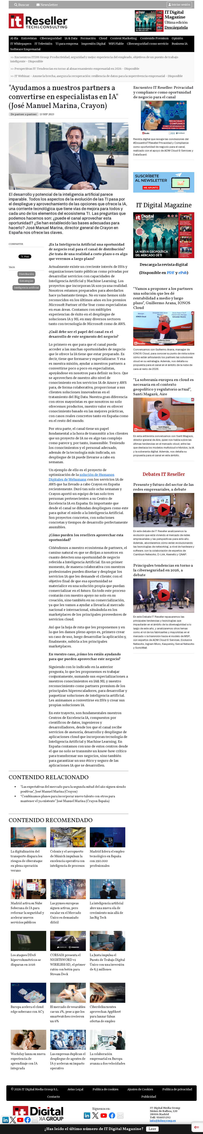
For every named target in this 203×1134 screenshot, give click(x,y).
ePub (182, 272)
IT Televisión (43, 43)
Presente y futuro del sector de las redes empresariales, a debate (163, 487)
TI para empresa (67, 43)
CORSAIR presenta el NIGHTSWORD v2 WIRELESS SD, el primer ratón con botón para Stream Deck (67, 965)
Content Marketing (123, 38)
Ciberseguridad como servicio (148, 43)
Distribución (26, 274)
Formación (88, 38)
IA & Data (71, 38)
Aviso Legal (75, 1089)
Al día (14, 38)
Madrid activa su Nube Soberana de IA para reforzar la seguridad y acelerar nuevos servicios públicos (27, 913)
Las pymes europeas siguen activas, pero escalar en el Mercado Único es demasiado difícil (65, 913)
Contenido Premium (154, 38)
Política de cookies (105, 1089)
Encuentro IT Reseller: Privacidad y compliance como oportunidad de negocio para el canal (163, 92)
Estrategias (26, 280)
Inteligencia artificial (26, 287)
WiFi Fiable (116, 43)
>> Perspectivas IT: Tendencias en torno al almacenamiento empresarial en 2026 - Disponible (74, 68)
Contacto (53, 1096)
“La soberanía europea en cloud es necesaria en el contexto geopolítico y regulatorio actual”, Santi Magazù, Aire (163, 387)
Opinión (177, 38)
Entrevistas (29, 38)
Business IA (180, 43)
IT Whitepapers (20, 43)
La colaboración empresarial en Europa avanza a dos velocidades (107, 1059)
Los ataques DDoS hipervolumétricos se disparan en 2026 (26, 960)
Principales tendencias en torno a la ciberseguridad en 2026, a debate (163, 570)
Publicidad (148, 1096)
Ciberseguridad (50, 38)
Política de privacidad (177, 1089)
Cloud (103, 38)
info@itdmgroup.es (163, 1120)
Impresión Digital (93, 43)
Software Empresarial (25, 49)
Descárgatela (176, 27)
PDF (170, 272)
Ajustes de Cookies (140, 1089)
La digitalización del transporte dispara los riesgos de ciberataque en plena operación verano (26, 861)
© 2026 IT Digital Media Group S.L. (34, 1089)
